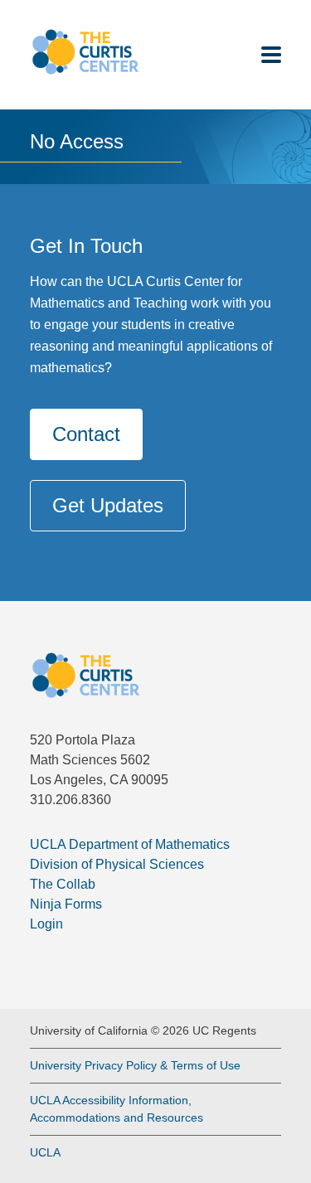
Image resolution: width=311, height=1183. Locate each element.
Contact (86, 434)
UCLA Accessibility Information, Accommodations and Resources (116, 1108)
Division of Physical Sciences (117, 864)
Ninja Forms (66, 904)
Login (46, 924)
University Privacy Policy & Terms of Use (135, 1065)
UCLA (45, 1152)
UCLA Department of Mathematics (130, 844)
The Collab (62, 884)
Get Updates (107, 505)
